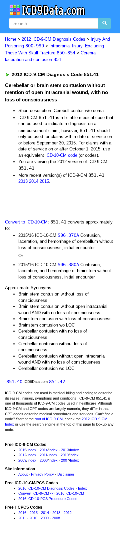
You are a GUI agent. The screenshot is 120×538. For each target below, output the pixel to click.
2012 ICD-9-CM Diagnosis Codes (53, 39)
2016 (22, 513)
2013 (23, 181)
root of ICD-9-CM (49, 419)
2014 (33, 181)
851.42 (57, 381)
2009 (22, 460)
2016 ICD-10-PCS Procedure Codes (47, 499)
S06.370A (68, 235)
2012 (22, 455)
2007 (65, 460)
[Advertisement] (53, 201)
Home (10, 39)
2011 (43, 455)
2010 (65, 455)
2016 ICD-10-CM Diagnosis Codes (46, 488)
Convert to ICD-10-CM (26, 221)
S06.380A (68, 264)
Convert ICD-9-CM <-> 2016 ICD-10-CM (51, 493)
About (23, 474)
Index (31, 450)
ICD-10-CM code (61, 155)
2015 (44, 181)
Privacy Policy (42, 474)
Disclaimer (65, 474)
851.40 (14, 381)
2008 (44, 460)
